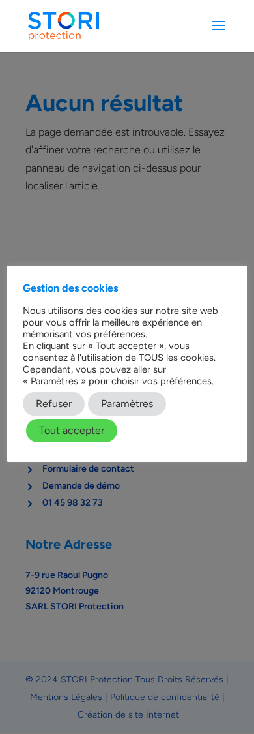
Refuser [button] (54, 403)
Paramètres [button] (127, 403)
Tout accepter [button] (71, 430)
